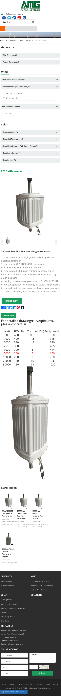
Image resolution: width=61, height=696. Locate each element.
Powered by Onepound (46, 688)
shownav (2, 28)
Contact (56, 684)
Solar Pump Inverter (8, 617)
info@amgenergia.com (14, 14)
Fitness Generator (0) (11, 62)
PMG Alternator (40, 40)
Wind (8, 40)
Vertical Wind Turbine (39, 590)
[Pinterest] (24, 17)
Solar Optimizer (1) (10, 132)
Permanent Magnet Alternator (22, 40)
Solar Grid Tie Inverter (9, 604)
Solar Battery (5, 621)
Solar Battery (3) (9, 160)
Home (2, 40)
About (48, 684)
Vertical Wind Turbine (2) (12, 106)
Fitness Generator (7, 585)
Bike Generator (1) (9, 55)
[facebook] (4, 17)
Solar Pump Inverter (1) (11, 153)
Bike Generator (6, 581)
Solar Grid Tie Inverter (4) (12, 139)
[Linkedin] (14, 17)
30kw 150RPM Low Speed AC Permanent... (7, 513)
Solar (30, 684)
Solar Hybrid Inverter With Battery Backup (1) (20, 146)
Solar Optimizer (6, 600)
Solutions (38, 684)
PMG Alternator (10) (10, 98)
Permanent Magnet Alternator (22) (16, 87)
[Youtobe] (19, 17)
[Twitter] (9, 17)
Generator (14, 684)
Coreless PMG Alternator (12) (13, 93)
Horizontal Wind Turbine (40, 581)
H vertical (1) (7, 113)
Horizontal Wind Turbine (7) (13, 80)
